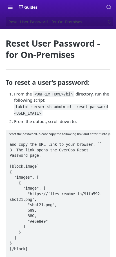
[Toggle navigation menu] (10, 7)
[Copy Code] (103, 142)
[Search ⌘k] (108, 7)
